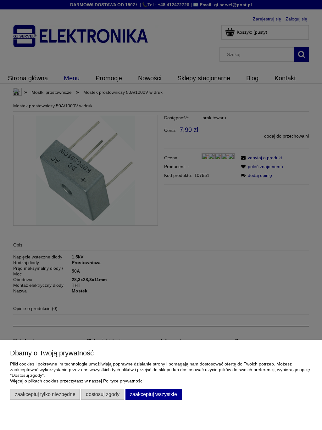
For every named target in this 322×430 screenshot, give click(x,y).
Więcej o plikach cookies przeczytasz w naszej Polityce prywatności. (77, 380)
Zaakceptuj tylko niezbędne (45, 394)
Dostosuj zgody (102, 394)
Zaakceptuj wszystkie (153, 394)
